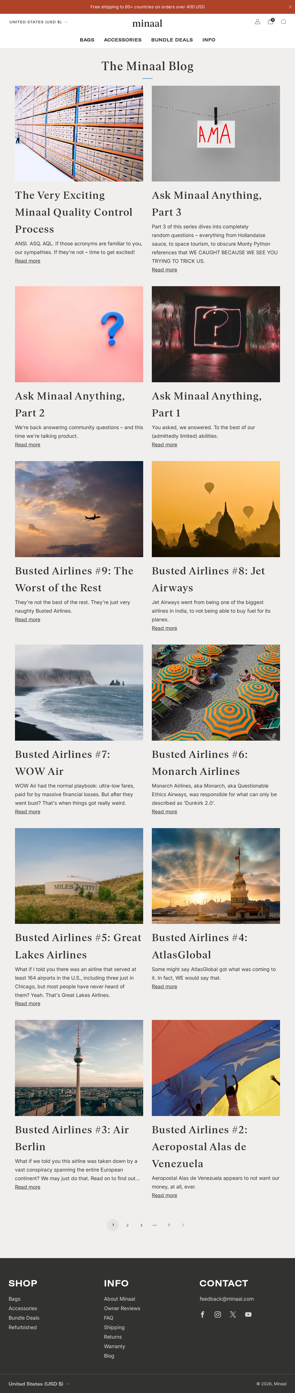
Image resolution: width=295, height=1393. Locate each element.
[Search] (283, 21)
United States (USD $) (36, 22)
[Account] (257, 21)
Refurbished (23, 1327)
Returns (113, 1337)
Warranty (114, 1346)
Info (209, 40)
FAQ (108, 1318)
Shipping (114, 1327)
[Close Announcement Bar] (290, 7)
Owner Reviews (122, 1308)
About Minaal (119, 1299)
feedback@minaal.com (227, 1299)
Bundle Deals (172, 40)
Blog (109, 1356)
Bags (87, 40)
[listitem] (148, 7)
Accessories (123, 40)
